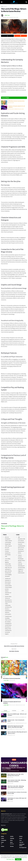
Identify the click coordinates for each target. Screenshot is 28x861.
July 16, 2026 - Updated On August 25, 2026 (11, 770)
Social (20, 838)
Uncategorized (22, 847)
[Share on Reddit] (20, 36)
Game (2, 842)
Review (5, 6)
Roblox (20, 836)
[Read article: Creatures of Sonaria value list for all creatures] (4, 107)
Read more (3, 825)
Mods (11, 840)
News (11, 842)
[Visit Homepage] (14, 2)
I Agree (18, 859)
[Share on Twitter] (7, 36)
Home (2, 6)
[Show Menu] (1, 2)
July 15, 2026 (10, 783)
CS (1, 843)
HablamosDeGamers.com (6, 813)
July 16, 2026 (10, 777)
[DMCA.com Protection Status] (4, 829)
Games (2, 846)
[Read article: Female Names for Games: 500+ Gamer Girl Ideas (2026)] (3, 799)
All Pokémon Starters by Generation (16, 101)
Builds (2, 836)
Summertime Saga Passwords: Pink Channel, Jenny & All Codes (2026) (15, 726)
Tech (20, 840)
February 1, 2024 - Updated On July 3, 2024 (10, 17)
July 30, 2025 (11, 102)
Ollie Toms (7, 15)
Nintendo (12, 843)
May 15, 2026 (10, 801)
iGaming (12, 838)
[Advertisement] (14, 746)
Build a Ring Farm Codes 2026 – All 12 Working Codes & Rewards (15, 775)
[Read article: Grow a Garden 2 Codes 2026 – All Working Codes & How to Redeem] (3, 781)
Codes (2, 838)
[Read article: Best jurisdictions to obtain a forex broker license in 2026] (3, 793)
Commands (3, 840)
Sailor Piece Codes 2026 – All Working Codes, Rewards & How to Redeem (15, 787)
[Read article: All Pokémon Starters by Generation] (4, 102)
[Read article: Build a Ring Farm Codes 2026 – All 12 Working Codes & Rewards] (3, 775)
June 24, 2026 (10, 795)
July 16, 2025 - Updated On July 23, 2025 (16, 109)
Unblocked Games (21, 845)
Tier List (21, 842)
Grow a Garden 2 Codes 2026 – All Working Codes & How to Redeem (16, 781)
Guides (11, 836)
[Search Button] (26, 2)
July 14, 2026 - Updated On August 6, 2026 (16, 789)
